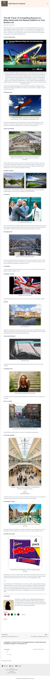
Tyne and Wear (31, 119)
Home (11, 668)
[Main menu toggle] (47, 3)
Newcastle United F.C (30, 189)
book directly (26, 590)
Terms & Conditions (11, 672)
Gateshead (25, 119)
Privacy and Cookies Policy (12, 669)
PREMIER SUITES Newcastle (36, 599)
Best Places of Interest (17, 4)
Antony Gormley (14, 119)
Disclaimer (11, 671)
